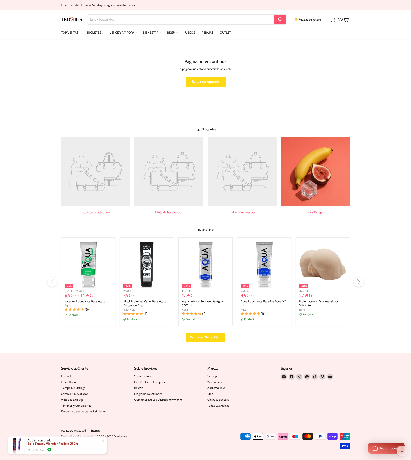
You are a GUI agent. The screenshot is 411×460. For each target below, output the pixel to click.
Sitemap (95, 430)
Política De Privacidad (73, 430)
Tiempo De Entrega (73, 388)
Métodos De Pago (72, 400)
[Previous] (52, 281)
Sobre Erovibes (143, 376)
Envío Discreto (70, 382)
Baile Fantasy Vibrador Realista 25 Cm (52, 443)
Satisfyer (213, 376)
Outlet (225, 32)
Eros (210, 394)
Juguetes (94, 32)
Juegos (189, 32)
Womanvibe (215, 382)
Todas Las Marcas (218, 406)
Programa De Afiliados (148, 394)
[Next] (358, 281)
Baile (302, 309)
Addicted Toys (216, 388)
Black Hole (129, 309)
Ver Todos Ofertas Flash (205, 337)
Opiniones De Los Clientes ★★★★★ (158, 400)
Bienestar (151, 32)
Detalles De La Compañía (150, 382)
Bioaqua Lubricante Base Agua (85, 301)
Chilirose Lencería (218, 400)
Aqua (67, 305)
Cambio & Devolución (75, 394)
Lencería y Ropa (122, 32)
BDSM (171, 32)
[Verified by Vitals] (49, 449)
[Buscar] (280, 19)
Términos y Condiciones (76, 406)
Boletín (138, 388)
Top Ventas (70, 32)
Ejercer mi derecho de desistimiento (83, 411)
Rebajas (207, 32)
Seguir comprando (206, 81)
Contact (66, 376)
